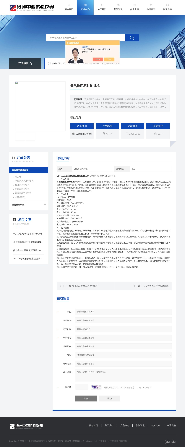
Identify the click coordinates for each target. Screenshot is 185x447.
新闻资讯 (118, 9)
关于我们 (102, 9)
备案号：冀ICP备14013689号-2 (70, 441)
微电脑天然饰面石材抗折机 (85, 286)
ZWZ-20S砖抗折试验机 (157, 286)
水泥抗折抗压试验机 (24, 181)
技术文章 (134, 9)
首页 (64, 63)
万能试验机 (20, 197)
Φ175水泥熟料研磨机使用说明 (28, 234)
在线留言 (151, 9)
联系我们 (167, 9)
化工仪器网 (113, 441)
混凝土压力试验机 (23, 193)
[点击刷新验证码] (96, 387)
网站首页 (69, 9)
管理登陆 (123, 441)
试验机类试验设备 (91, 63)
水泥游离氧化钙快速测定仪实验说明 (28, 242)
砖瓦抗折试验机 (22, 185)
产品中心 (85, 9)
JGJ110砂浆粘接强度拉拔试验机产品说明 (28, 258)
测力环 (18, 176)
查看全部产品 (18, 204)
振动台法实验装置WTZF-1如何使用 (28, 250)
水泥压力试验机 (22, 189)
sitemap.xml (91, 441)
